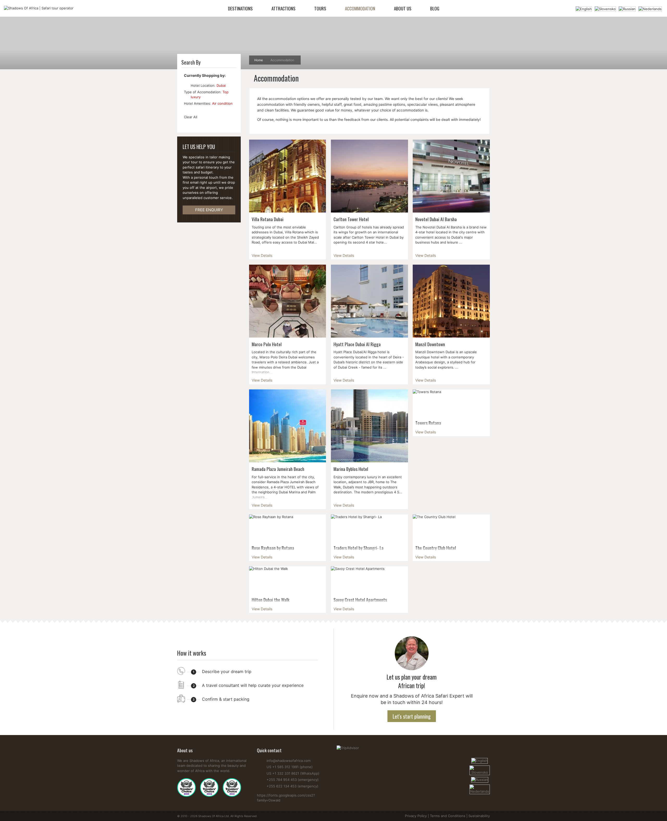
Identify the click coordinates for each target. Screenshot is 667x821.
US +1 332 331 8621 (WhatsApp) (293, 773)
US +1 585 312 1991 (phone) (290, 767)
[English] (584, 9)
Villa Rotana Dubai (267, 219)
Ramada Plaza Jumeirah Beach (278, 468)
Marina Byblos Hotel (351, 468)
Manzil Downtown (430, 344)
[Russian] (627, 9)
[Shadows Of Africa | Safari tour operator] (38, 8)
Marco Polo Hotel (267, 344)
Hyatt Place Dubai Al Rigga (357, 344)
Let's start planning (412, 716)
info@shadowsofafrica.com (289, 760)
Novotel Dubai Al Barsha (436, 219)
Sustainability (479, 816)
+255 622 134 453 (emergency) (292, 786)
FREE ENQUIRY (209, 209)
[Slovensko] (605, 9)
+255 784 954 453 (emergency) (293, 780)
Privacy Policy (416, 816)
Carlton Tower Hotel (351, 219)
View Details (262, 255)
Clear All (190, 117)
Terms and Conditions (447, 816)
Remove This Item (186, 85)
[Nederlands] (650, 9)
